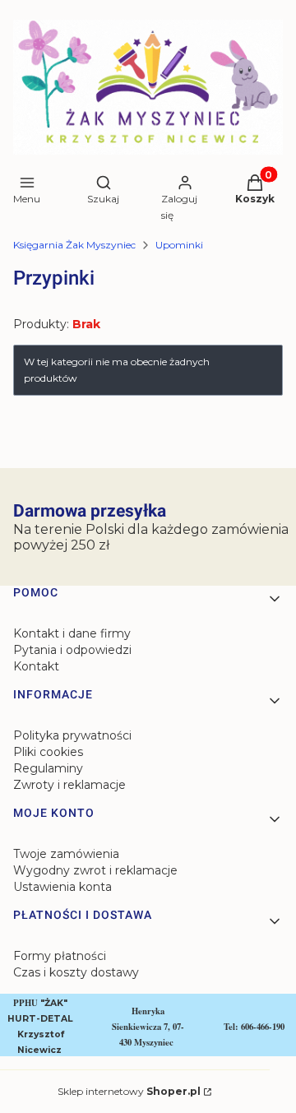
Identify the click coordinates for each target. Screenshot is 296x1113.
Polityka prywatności (72, 735)
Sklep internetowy (129, 1091)
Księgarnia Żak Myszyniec (74, 245)
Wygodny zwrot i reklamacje (95, 870)
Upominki (179, 245)
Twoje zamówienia (66, 853)
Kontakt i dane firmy (72, 633)
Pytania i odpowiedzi (72, 649)
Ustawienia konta (62, 886)
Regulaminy (48, 768)
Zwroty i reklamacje (69, 784)
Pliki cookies (48, 751)
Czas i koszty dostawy (76, 972)
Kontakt (36, 666)
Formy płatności (59, 955)
